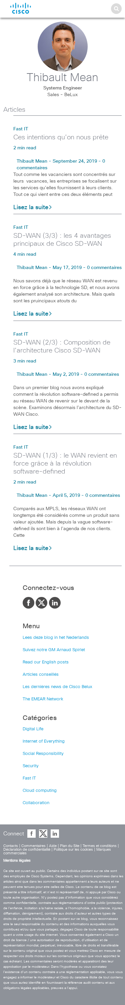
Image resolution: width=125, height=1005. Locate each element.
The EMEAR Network (43, 699)
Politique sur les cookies (73, 849)
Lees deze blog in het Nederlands (56, 638)
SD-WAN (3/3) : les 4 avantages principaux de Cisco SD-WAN (62, 239)
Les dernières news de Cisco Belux (57, 687)
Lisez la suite (30, 208)
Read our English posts (46, 662)
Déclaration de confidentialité (26, 849)
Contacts (10, 846)
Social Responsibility (43, 754)
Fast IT (20, 129)
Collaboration (36, 803)
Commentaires (33, 846)
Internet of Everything (44, 741)
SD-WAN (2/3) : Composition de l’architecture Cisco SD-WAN (61, 346)
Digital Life (33, 729)
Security (31, 766)
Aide (53, 846)
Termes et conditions (100, 846)
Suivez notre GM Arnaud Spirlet (54, 650)
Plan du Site (69, 846)
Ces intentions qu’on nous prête (60, 137)
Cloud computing (40, 791)
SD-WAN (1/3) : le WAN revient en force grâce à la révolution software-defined (65, 463)
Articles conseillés (41, 674)
